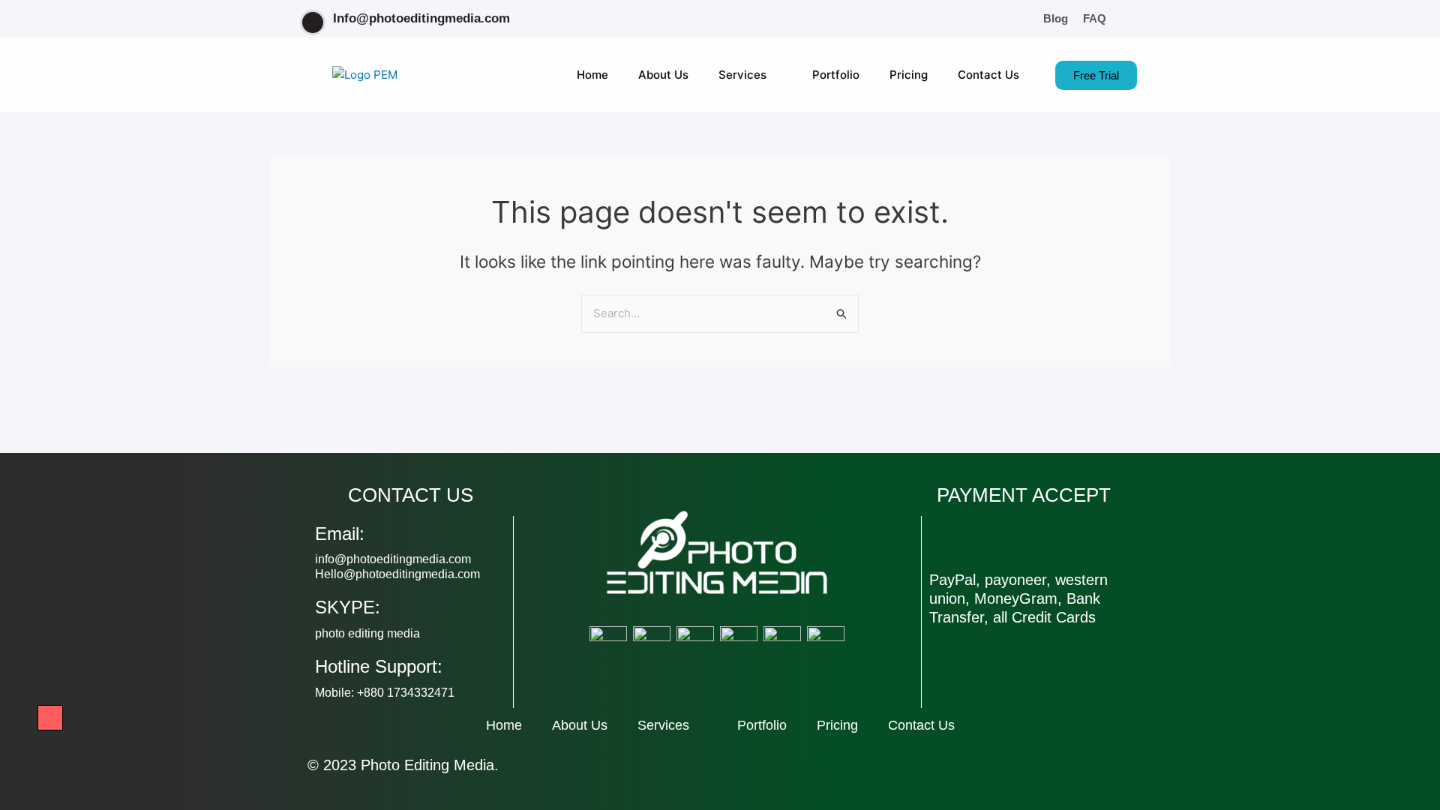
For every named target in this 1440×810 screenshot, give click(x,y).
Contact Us (988, 75)
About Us (663, 75)
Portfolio (836, 75)
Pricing (909, 75)
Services (742, 75)
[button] (1132, 19)
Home (592, 75)
